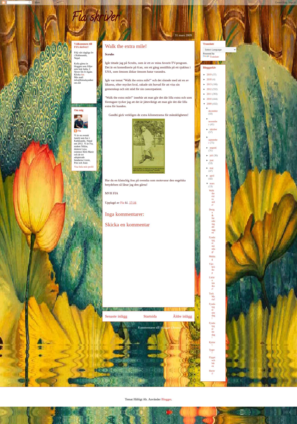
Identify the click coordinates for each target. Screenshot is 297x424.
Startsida (150, 316)
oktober (213, 129)
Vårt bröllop (212, 268)
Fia (79, 130)
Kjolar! (212, 344)
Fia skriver (95, 18)
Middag (212, 258)
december (213, 111)
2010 (209, 99)
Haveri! (212, 372)
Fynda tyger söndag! (212, 311)
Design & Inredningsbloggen (212, 221)
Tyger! (212, 351)
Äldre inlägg (182, 316)
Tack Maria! (212, 296)
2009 (209, 104)
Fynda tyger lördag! (212, 330)
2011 (209, 94)
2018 (209, 79)
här (82, 74)
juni (211, 160)
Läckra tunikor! (212, 283)
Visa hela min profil (84, 167)
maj (211, 168)
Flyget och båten (212, 361)
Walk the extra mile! (212, 197)
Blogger (166, 399)
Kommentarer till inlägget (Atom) (159, 327)
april (212, 175)
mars (212, 183)
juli (212, 155)
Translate (214, 56)
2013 (209, 84)
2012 (209, 89)
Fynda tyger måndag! (212, 244)
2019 (209, 74)
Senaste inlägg (116, 316)
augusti (213, 147)
